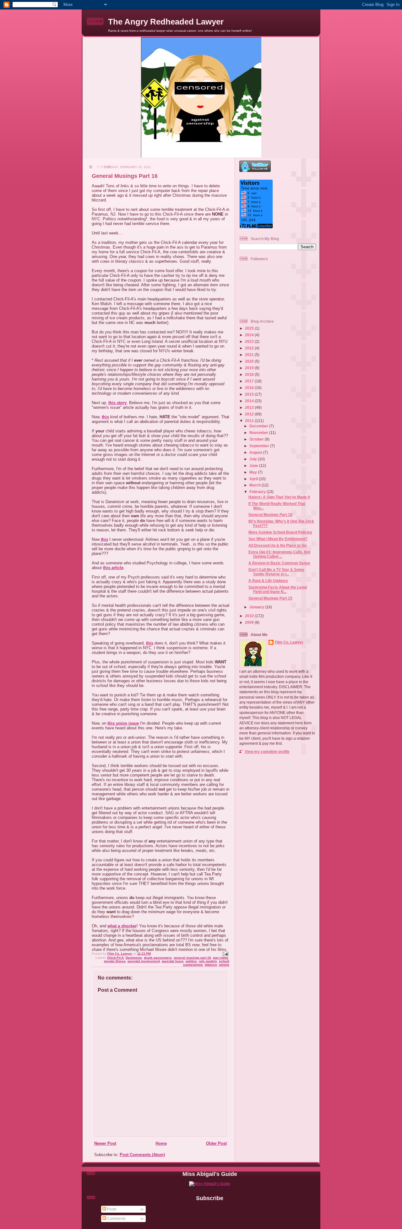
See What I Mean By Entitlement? (277, 539)
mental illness (115, 961)
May (253, 472)
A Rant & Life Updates (268, 581)
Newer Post (105, 1143)
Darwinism (134, 957)
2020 (250, 361)
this (105, 416)
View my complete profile (267, 751)
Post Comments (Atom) (142, 1154)
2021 (250, 355)
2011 (250, 421)
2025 (250, 328)
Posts (111, 1209)
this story (117, 402)
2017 (250, 381)
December (259, 426)
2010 (250, 616)
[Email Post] (225, 953)
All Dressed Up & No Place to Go (277, 545)
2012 (250, 414)
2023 (250, 341)
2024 (250, 335)
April (254, 479)
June (254, 466)
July (253, 459)
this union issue (123, 723)
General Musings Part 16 (270, 515)
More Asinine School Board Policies (280, 532)
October (257, 439)
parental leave (173, 961)
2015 (250, 394)
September (259, 446)
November (259, 433)
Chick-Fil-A (115, 957)
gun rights (220, 957)
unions (224, 964)
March (255, 485)
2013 (250, 407)
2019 (250, 368)
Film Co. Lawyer (289, 642)
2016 (250, 388)
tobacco (211, 964)
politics (191, 961)
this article (113, 567)
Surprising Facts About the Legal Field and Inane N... (277, 589)
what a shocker (122, 926)
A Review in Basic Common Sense (279, 563)
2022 (250, 348)
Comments (116, 1218)
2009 (250, 622)
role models (208, 961)
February (258, 492)
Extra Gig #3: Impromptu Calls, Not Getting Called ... (279, 554)
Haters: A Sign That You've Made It (279, 497)
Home (161, 1143)
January (257, 607)
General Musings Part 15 (270, 598)
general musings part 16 (192, 957)
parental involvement (144, 961)
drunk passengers (158, 957)
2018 (250, 374)
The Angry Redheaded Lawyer (166, 21)
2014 (250, 401)
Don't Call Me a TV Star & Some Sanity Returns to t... (276, 572)
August (256, 452)
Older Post (216, 1143)
